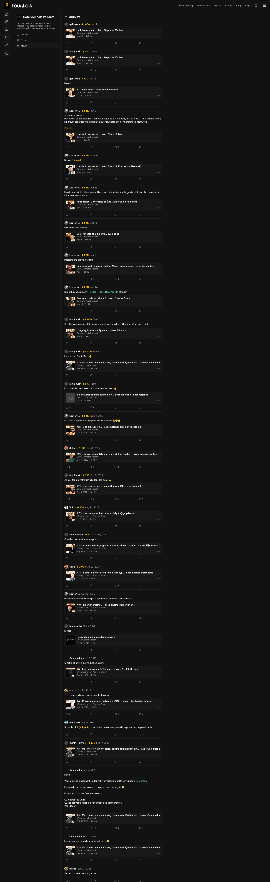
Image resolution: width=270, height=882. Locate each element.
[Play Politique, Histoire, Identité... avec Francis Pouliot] (70, 301)
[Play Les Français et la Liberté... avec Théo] (70, 237)
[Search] (256, 5)
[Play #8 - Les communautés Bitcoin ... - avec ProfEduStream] (70, 672)
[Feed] (7, 22)
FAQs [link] (247, 5)
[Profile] (7, 44)
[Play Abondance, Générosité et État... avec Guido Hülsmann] (70, 205)
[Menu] (264, 5)
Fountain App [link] (186, 5)
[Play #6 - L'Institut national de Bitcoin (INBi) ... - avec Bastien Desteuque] (70, 704)
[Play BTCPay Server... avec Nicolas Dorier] (70, 92)
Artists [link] (217, 5)
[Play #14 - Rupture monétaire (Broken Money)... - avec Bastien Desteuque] (70, 576)
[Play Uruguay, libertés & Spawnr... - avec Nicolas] (70, 333)
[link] (18, 5)
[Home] (7, 14)
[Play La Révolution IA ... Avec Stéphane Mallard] (70, 33)
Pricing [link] (228, 5)
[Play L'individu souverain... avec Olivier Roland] (70, 137)
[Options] (160, 24)
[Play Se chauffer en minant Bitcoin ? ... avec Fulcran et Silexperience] (70, 398)
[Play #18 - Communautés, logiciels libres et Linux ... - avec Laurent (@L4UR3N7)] (70, 548)
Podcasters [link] (203, 5)
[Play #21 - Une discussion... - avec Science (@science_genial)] (70, 430)
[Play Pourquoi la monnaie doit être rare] (70, 640)
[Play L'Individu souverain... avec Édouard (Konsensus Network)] (70, 169)
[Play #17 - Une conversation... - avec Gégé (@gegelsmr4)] (70, 516)
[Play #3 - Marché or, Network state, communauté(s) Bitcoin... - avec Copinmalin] (70, 365)
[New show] (7, 53)
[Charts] (7, 29)
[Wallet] (7, 37)
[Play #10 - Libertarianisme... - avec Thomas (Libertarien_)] (70, 608)
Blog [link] (238, 5)
